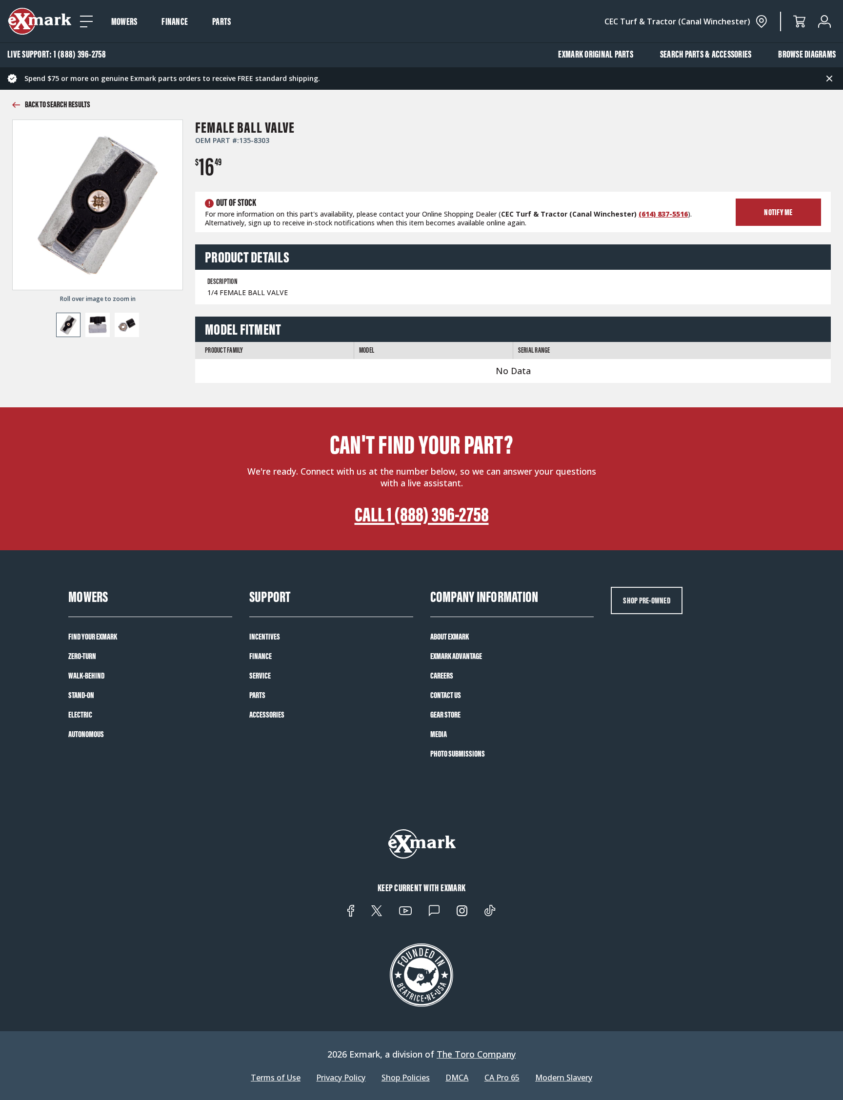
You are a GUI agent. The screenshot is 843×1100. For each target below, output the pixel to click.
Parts (221, 21)
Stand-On (81, 695)
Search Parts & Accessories (706, 54)
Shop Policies (405, 1078)
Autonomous (86, 734)
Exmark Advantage (456, 656)
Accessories (266, 715)
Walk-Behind (86, 675)
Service (260, 675)
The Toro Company (476, 1054)
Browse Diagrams (807, 54)
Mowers (124, 21)
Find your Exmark (92, 636)
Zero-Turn (82, 656)
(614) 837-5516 (663, 214)
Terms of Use (276, 1078)
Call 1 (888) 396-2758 (422, 514)
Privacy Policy (340, 1078)
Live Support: (56, 54)
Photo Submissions (457, 754)
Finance (174, 21)
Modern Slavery (563, 1078)
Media (438, 734)
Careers (441, 675)
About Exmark (449, 636)
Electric (80, 715)
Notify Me (778, 212)
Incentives (264, 636)
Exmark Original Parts (595, 54)
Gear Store (445, 715)
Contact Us (445, 695)
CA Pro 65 (502, 1078)
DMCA (456, 1078)
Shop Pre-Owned (646, 600)
